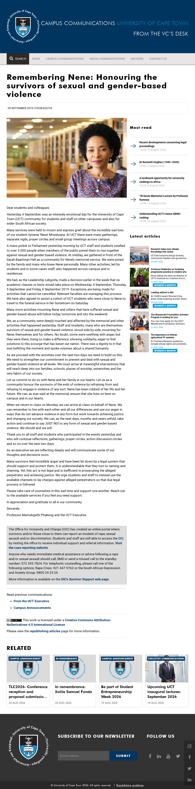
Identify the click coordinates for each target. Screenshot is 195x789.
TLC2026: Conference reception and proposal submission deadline (28, 691)
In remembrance (66, 658)
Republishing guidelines (130, 785)
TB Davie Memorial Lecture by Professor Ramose (163, 197)
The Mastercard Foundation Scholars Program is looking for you (169, 316)
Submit (123, 756)
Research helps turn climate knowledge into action (165, 250)
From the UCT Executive (31, 601)
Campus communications (65, 58)
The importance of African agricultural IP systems (164, 336)
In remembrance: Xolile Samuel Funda (73, 689)
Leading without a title (162, 292)
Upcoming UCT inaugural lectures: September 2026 (164, 691)
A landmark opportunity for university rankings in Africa (161, 180)
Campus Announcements (32, 608)
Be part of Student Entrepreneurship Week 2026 (117, 691)
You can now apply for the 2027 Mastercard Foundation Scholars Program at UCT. (168, 322)
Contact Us (158, 58)
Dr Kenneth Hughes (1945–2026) (159, 162)
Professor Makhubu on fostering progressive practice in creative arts (168, 270)
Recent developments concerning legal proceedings (163, 144)
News (36, 58)
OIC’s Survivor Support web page (85, 579)
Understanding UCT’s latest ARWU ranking (159, 215)
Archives (137, 58)
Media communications (107, 58)
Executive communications (166, 658)
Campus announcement (25, 658)
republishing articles (45, 631)
